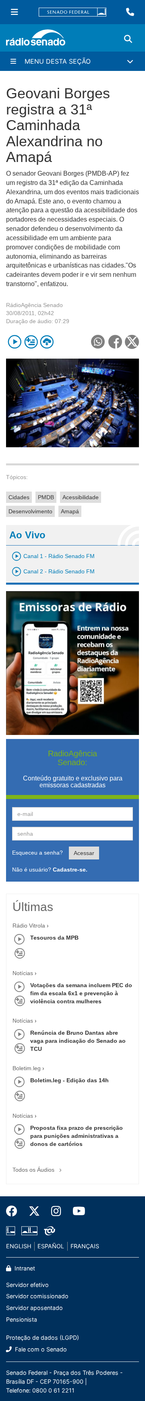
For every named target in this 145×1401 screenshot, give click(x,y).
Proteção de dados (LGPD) (42, 1337)
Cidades (18, 497)
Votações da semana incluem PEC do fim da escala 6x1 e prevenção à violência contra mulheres (81, 993)
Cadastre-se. (70, 869)
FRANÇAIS (84, 1246)
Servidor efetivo (27, 1284)
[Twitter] (34, 1211)
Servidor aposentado (34, 1307)
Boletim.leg (26, 1068)
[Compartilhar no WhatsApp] (97, 341)
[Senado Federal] (72, 12)
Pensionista (21, 1319)
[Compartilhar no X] (132, 342)
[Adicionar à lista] (30, 341)
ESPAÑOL (50, 1246)
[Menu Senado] (14, 12)
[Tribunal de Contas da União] (48, 1231)
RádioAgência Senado (34, 305)
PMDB (46, 497)
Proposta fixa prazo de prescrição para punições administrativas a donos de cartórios (76, 1136)
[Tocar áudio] (14, 341)
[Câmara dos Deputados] (12, 1231)
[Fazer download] (46, 341)
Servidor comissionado (37, 1296)
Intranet (24, 1268)
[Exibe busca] (128, 39)
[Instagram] (56, 1211)
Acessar (84, 853)
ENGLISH (18, 1246)
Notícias (22, 973)
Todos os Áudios (34, 1169)
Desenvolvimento (30, 511)
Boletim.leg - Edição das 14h (69, 1080)
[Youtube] (76, 1211)
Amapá (70, 511)
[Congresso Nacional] (29, 1231)
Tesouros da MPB (54, 937)
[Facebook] (14, 1211)
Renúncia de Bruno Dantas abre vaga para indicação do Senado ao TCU (78, 1040)
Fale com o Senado (40, 1349)
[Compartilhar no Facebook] (115, 341)
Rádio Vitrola (28, 925)
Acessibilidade (80, 497)
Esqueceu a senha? (37, 852)
